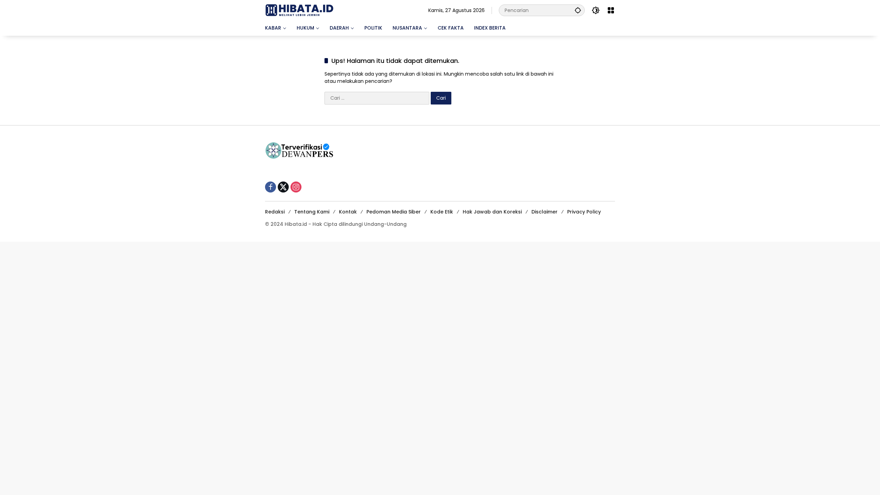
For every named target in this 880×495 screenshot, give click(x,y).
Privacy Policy (584, 211)
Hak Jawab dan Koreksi (492, 211)
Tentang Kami (311, 211)
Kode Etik (441, 211)
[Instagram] (295, 187)
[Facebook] (270, 187)
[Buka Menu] (611, 10)
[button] (578, 10)
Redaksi (275, 211)
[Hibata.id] (299, 10)
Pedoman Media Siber (393, 211)
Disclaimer (544, 211)
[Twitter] (283, 187)
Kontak (348, 211)
